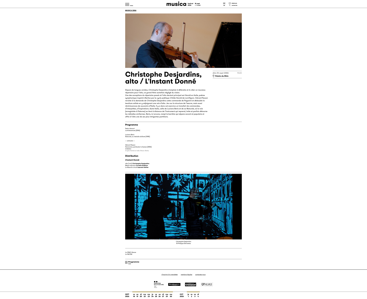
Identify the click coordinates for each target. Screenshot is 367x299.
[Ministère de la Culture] (159, 284)
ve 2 (191, 295)
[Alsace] (207, 284)
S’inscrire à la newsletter (170, 274)
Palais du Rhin (221, 76)
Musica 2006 (130, 10)
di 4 (198, 295)
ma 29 (167, 295)
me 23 (148, 295)
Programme (133, 261)
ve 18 (134, 295)
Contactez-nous (200, 274)
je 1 (188, 295)
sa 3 (195, 295)
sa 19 (137, 295)
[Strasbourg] (174, 284)
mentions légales (186, 274)
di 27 (163, 295)
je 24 (152, 295)
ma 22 (144, 295)
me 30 (171, 295)
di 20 (141, 295)
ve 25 (156, 295)
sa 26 (160, 295)
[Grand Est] (190, 284)
